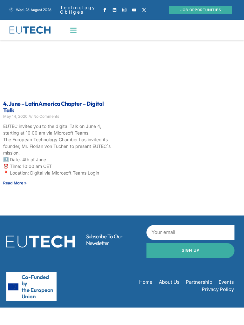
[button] (73, 30)
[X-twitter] (144, 10)
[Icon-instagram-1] (124, 10)
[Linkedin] (115, 10)
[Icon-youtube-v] (134, 10)
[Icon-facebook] (105, 10)
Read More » (15, 183)
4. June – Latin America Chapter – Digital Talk (53, 107)
